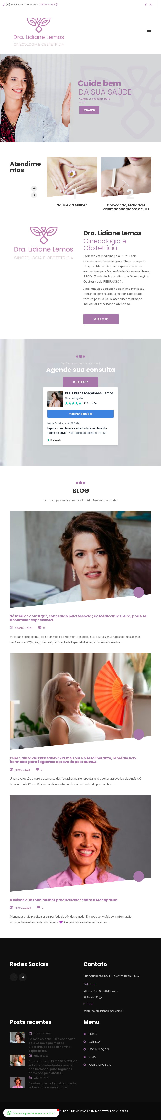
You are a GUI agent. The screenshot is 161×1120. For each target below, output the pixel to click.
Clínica (94, 1041)
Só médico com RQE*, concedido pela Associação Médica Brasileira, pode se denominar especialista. (78, 618)
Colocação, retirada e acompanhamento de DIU (126, 207)
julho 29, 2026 (23, 907)
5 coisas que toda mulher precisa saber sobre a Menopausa (64, 899)
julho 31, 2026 (22, 769)
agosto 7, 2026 (23, 628)
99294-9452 (47, 4)
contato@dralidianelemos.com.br (103, 1010)
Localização (99, 1049)
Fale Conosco (100, 1064)
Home (93, 1034)
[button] (31, 1113)
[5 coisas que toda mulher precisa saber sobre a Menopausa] (138, 876)
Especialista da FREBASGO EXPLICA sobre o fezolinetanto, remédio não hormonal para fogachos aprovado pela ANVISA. (73, 760)
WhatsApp (80, 381)
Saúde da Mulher (72, 205)
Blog (93, 1057)
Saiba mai (101, 319)
